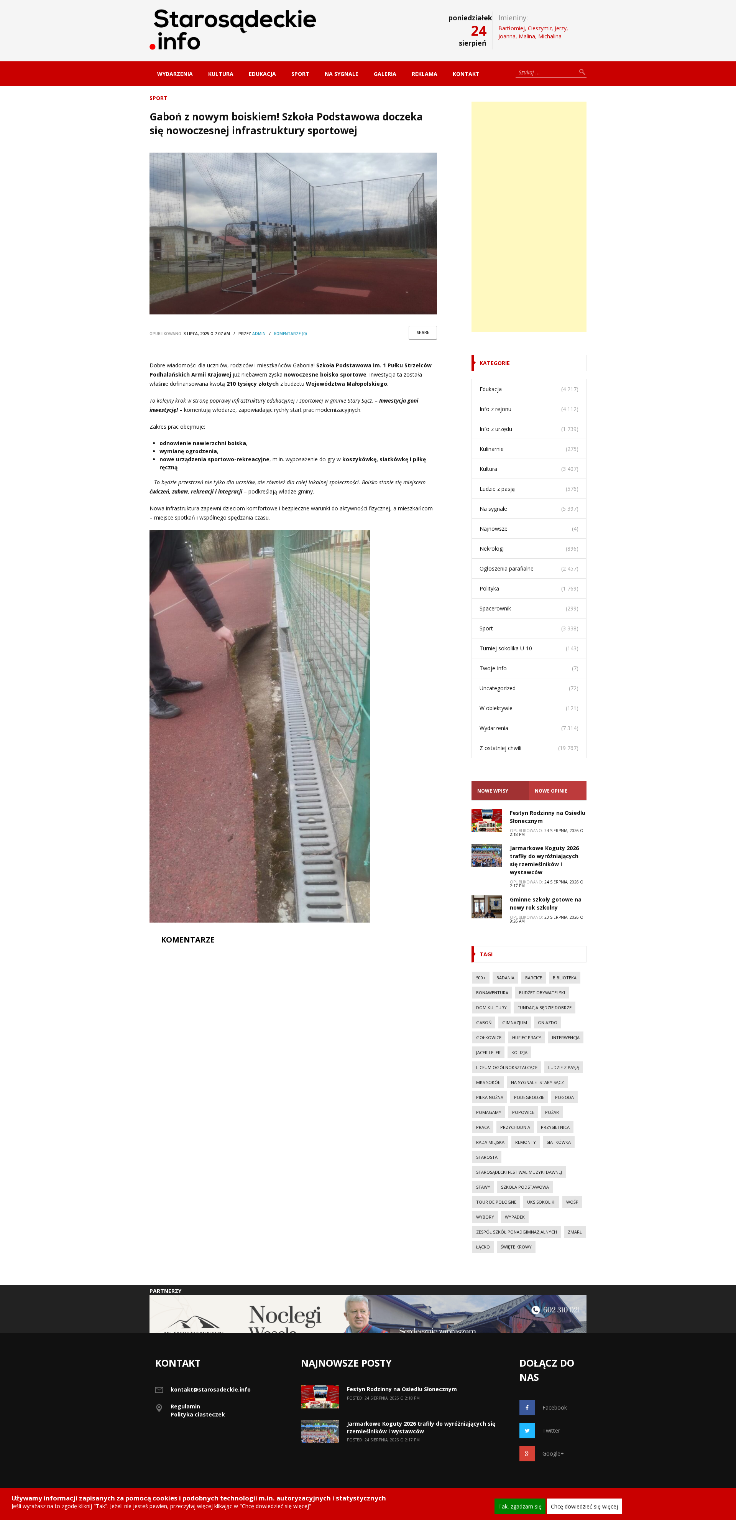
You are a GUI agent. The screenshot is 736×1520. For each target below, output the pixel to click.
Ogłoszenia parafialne (507, 568)
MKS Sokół (488, 1082)
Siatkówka (559, 1142)
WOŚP (572, 1202)
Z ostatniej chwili (500, 748)
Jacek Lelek (488, 1052)
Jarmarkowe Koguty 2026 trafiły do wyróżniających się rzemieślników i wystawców (421, 1427)
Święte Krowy (516, 1247)
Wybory (485, 1217)
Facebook (554, 1407)
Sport (300, 73)
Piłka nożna (489, 1097)
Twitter (551, 1430)
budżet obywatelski (542, 992)
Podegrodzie (529, 1097)
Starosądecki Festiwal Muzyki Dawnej (519, 1172)
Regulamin (185, 1406)
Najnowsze (494, 528)
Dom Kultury (491, 1007)
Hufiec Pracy (526, 1037)
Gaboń (483, 1022)
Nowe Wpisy (492, 791)
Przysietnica (555, 1127)
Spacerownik (495, 608)
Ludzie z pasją (497, 488)
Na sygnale (341, 73)
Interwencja (566, 1037)
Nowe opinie (551, 791)
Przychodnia (515, 1127)
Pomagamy (488, 1112)
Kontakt (466, 73)
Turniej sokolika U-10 (506, 648)
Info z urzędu (496, 429)
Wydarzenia (175, 73)
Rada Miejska (490, 1142)
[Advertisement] (529, 217)
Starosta (487, 1157)
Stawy (483, 1187)
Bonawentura (492, 992)
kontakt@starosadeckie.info (211, 1389)
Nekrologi (492, 548)
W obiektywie (496, 708)
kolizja (519, 1052)
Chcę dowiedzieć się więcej (584, 1506)
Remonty (525, 1142)
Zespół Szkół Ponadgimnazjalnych (516, 1232)
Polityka (489, 588)
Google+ (553, 1453)
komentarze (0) (290, 333)
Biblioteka (565, 977)
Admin (259, 333)
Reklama (424, 73)
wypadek (515, 1217)
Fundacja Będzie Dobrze (545, 1007)
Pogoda (564, 1097)
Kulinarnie (492, 448)
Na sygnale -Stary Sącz (537, 1082)
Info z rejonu (495, 409)
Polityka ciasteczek (198, 1414)
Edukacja (262, 73)
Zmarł (575, 1232)
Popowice (523, 1112)
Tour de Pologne (496, 1202)
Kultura (220, 73)
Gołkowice (488, 1037)
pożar (552, 1112)
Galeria (385, 73)
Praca (483, 1127)
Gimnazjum (514, 1022)
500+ (481, 977)
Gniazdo (547, 1022)
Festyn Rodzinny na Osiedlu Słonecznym (402, 1389)
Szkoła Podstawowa (525, 1187)
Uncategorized (498, 688)
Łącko (483, 1247)
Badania (505, 977)
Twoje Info (493, 668)
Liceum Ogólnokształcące (506, 1067)
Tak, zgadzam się (520, 1506)
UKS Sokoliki (541, 1202)
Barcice (533, 977)
